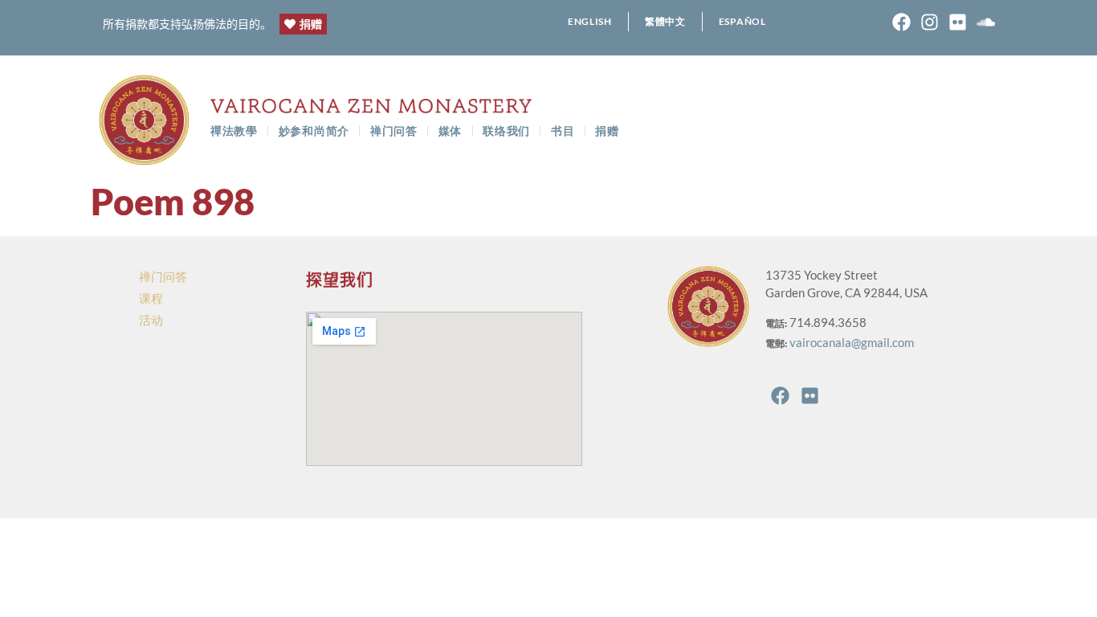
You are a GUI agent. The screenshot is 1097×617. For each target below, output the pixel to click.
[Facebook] (901, 22)
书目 (562, 130)
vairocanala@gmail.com (851, 342)
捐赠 (606, 130)
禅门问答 (394, 130)
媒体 (450, 130)
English (590, 21)
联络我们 (506, 130)
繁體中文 (665, 21)
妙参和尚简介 (314, 130)
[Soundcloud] (986, 22)
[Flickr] (957, 22)
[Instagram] (929, 22)
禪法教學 (234, 130)
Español (742, 21)
